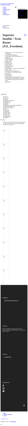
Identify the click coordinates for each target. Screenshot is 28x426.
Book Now (25, 35)
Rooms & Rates (6, 9)
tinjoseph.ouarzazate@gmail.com (11, 300)
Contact (5, 13)
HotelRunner (13, 421)
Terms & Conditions (7, 414)
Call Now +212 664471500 (8, 3)
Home (4, 7)
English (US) (22, 10)
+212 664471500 (7, 357)
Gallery (4, 10)
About (4, 8)
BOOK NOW (6, 14)
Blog (4, 12)
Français (21, 15)
